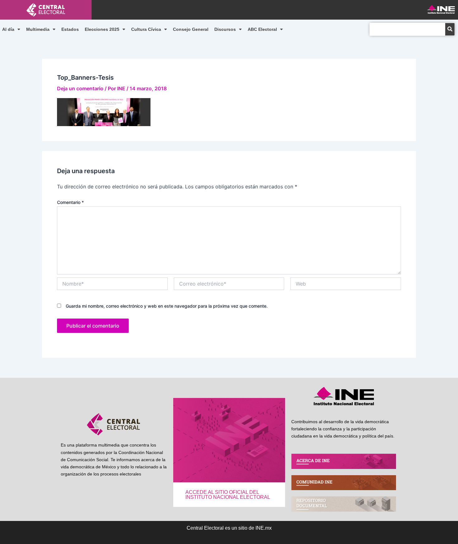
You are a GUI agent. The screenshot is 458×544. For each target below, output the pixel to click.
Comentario (70, 202)
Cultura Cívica (146, 29)
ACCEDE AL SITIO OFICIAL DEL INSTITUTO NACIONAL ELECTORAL (227, 495)
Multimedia (38, 29)
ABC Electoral (262, 29)
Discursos (225, 29)
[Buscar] (450, 29)
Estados (70, 29)
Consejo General (190, 29)
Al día (8, 29)
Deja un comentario (80, 88)
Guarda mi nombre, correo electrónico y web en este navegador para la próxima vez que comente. (167, 306)
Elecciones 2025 (102, 29)
